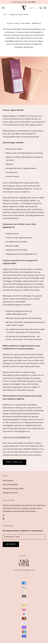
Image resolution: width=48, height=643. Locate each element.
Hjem (5, 14)
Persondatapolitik (10, 485)
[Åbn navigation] (3, 8)
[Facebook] (3, 515)
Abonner (11, 544)
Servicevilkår (8, 481)
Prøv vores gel (14, 462)
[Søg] (41, 8)
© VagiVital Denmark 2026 (24, 570)
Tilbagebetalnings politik (13, 489)
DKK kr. (33, 8)
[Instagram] (3, 518)
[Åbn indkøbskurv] (45, 8)
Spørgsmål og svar (10, 493)
